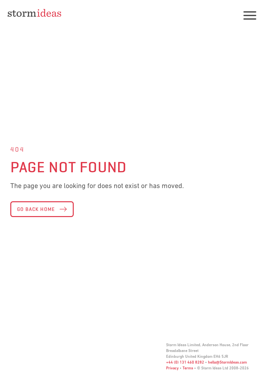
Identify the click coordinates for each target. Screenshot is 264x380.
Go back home (36, 209)
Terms (188, 368)
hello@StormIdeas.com (227, 363)
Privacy (172, 368)
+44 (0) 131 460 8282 (185, 363)
